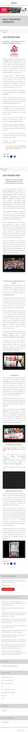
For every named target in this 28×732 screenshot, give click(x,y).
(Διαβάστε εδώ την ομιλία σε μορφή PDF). (13, 463)
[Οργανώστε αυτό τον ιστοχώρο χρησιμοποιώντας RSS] (1, 597)
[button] (11, 267)
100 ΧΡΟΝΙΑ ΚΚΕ (11, 175)
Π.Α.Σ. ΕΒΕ (3, 695)
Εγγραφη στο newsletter (9, 576)
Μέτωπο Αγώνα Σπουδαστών (7, 689)
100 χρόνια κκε (11, 37)
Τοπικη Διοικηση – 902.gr (10, 597)
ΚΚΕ (2, 686)
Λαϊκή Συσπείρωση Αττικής (7, 677)
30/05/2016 (4, 32)
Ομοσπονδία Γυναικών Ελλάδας (8, 692)
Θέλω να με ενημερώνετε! (8, 589)
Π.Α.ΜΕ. (3, 698)
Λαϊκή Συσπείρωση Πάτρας (7, 680)
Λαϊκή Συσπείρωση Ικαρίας (7, 683)
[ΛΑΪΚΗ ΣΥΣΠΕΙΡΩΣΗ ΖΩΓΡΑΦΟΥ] (14, 10)
